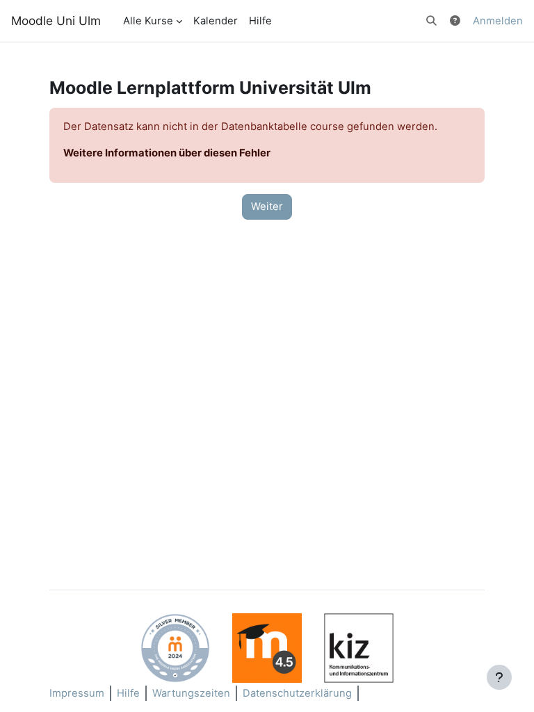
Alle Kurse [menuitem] (148, 21)
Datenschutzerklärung (297, 693)
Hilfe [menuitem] (260, 21)
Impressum (76, 693)
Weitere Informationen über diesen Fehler (166, 153)
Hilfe (128, 693)
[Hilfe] (456, 21)
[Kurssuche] (431, 21)
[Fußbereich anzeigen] (499, 677)
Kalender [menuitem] (215, 21)
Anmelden (498, 21)
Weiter (267, 206)
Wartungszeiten (191, 693)
